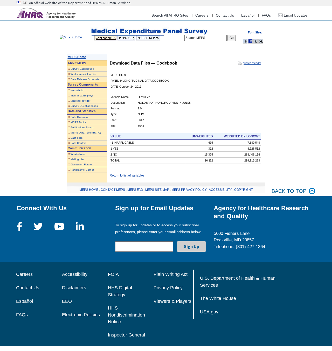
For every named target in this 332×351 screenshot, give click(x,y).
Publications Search (82, 127)
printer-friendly (252, 63)
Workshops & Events (83, 74)
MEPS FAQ (135, 190)
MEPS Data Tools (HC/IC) (86, 132)
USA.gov (209, 311)
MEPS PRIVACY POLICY (189, 190)
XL (261, 41)
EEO (67, 301)
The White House (218, 298)
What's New (78, 154)
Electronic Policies (81, 314)
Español (247, 15)
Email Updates (295, 15)
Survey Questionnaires (84, 105)
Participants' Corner (82, 169)
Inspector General (126, 335)
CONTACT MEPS (113, 190)
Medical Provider (80, 100)
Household (77, 90)
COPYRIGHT (243, 190)
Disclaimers (74, 287)
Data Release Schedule (85, 79)
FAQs (266, 15)
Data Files (76, 137)
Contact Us (225, 15)
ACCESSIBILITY (220, 190)
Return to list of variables (127, 175)
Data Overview (79, 117)
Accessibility (74, 274)
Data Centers (78, 143)
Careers (202, 15)
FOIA (113, 274)
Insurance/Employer (82, 95)
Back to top (289, 191)
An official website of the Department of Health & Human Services (79, 3)
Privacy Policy (168, 287)
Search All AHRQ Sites (169, 15)
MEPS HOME (88, 190)
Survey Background (82, 68)
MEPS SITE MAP (157, 190)
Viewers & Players (172, 301)
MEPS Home (77, 57)
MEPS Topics (78, 122)
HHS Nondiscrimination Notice (126, 314)
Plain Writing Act (171, 274)
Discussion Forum (81, 164)
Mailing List (77, 159)
